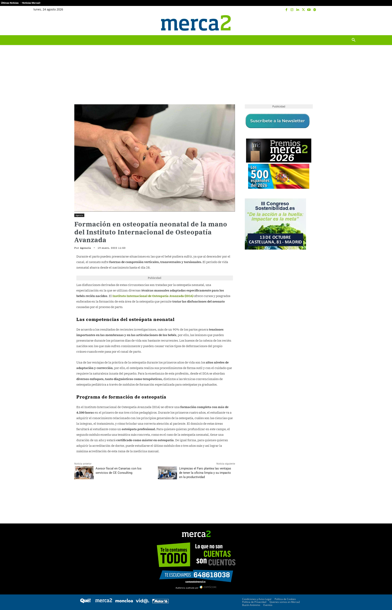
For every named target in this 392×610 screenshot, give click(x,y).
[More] (116, 495)
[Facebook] (286, 10)
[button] (354, 23)
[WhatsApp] (106, 495)
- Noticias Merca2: (31, 2)
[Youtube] (309, 10)
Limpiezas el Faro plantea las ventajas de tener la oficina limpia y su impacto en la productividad (205, 473)
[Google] (314, 10)
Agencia (79, 215)
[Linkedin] (298, 10)
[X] (303, 10)
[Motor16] (160, 602)
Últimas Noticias (10, 2)
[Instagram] (292, 10)
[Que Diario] (85, 602)
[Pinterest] (97, 495)
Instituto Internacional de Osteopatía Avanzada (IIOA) (152, 296)
